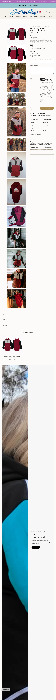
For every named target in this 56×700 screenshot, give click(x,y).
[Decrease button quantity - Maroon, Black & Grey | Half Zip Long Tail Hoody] (32, 108)
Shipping (4, 320)
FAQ (3, 314)
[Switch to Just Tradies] (33, 5)
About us (5, 325)
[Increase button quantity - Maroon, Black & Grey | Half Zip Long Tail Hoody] (37, 108)
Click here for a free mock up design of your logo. (19, 1)
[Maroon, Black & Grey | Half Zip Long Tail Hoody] (12, 345)
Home (31, 25)
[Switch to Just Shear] (22, 5)
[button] (25, 16)
